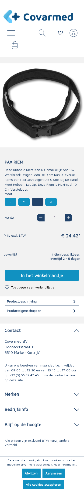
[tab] (42, 301)
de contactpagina (62, 375)
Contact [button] (13, 330)
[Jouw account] (72, 34)
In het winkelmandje (42, 275)
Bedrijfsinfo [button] (16, 409)
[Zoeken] (40, 34)
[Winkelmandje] (12, 46)
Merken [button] (12, 394)
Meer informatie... (65, 464)
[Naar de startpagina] (38, 16)
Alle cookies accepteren (43, 484)
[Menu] (12, 34)
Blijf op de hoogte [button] (23, 424)
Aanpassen (54, 473)
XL (51, 202)
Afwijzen (31, 473)
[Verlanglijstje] (60, 32)
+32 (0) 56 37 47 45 (24, 375)
